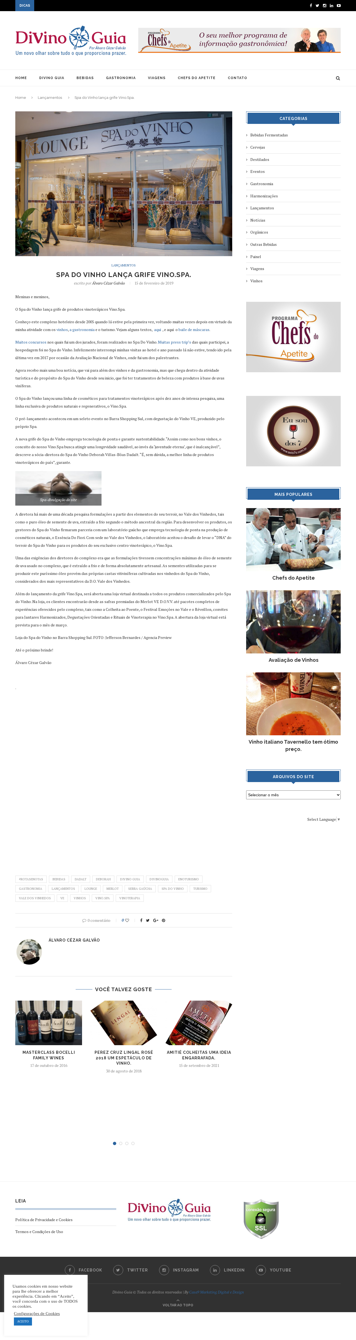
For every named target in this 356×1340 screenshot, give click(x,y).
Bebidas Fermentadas (269, 135)
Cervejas (257, 147)
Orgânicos (259, 232)
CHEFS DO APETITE (197, 78)
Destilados (259, 159)
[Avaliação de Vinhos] (293, 593)
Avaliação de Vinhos (293, 660)
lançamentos (63, 889)
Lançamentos (50, 97)
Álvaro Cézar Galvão (108, 283)
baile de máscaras (194, 329)
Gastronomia (30, 889)
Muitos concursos (31, 342)
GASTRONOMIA (121, 78)
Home (20, 97)
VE (62, 898)
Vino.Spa (102, 898)
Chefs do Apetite (293, 578)
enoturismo (188, 879)
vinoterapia (129, 898)
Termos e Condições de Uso (39, 1231)
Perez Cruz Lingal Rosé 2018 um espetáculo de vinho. (124, 1057)
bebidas (59, 879)
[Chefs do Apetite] (293, 510)
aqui (158, 329)
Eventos (257, 171)
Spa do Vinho (173, 889)
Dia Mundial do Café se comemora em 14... (71, 6)
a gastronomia (82, 329)
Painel (255, 256)
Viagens (257, 268)
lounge (91, 889)
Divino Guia (130, 879)
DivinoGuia (159, 879)
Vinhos (80, 898)
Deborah (103, 879)
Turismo (200, 889)
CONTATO (237, 78)
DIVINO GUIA (51, 78)
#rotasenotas (31, 879)
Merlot (113, 889)
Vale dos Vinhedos (35, 898)
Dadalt (80, 879)
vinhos (62, 329)
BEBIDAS (85, 78)
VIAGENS (156, 78)
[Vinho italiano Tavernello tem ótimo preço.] (293, 675)
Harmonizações (264, 196)
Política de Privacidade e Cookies (44, 1219)
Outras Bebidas (263, 244)
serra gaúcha (140, 889)
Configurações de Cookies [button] (37, 1313)
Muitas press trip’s (174, 342)
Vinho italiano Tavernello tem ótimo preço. (293, 745)
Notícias (257, 220)
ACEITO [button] (23, 1321)
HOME (21, 78)
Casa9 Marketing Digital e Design (216, 1292)
